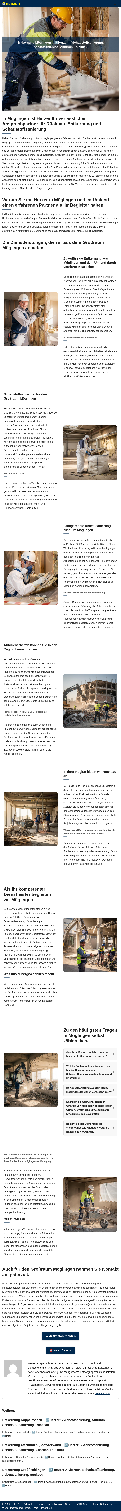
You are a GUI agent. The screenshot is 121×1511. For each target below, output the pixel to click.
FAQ (78, 1504)
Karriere (86, 1504)
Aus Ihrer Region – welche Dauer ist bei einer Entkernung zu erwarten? (87, 1054)
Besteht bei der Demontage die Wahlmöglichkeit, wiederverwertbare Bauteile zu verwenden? (87, 1127)
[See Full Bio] (111, 1393)
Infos (35, 1508)
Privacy (27, 1508)
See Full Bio (102, 1393)
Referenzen (106, 1504)
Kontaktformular (55, 1504)
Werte (5, 1508)
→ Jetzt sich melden (60, 1336)
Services (69, 1504)
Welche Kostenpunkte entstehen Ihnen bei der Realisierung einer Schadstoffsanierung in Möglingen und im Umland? (89, 1072)
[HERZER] (11, 3)
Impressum (16, 1508)
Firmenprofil (46, 1508)
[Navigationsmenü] (115, 3)
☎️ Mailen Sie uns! (60, 1350)
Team (95, 1504)
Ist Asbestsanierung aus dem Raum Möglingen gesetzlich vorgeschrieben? (89, 1090)
